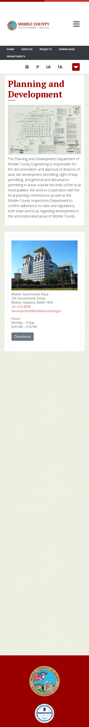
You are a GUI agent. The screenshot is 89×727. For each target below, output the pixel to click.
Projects (46, 49)
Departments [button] (16, 56)
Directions (22, 336)
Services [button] (27, 49)
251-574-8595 (21, 307)
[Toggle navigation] (76, 24)
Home (10, 49)
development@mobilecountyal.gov (36, 311)
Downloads (67, 49)
